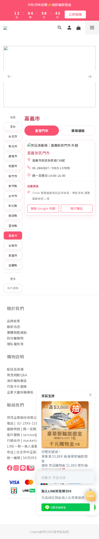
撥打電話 (76, 208)
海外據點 (12, 288)
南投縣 (13, 215)
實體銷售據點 (17, 332)
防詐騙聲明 (15, 338)
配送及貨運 (15, 369)
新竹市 (13, 176)
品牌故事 (13, 321)
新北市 (13, 146)
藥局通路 (78, 130)
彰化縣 (13, 206)
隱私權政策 (15, 344)
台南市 (13, 245)
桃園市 (13, 166)
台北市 (13, 136)
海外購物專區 (17, 380)
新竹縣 (13, 186)
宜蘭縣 (13, 265)
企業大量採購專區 (20, 392)
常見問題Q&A (17, 375)
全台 (13, 126)
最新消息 (13, 326)
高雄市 (13, 255)
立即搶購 (75, 14)
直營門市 (41, 130)
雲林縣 (13, 226)
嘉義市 (13, 235)
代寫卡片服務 (17, 386)
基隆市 (13, 156)
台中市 (13, 196)
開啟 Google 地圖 (43, 208)
